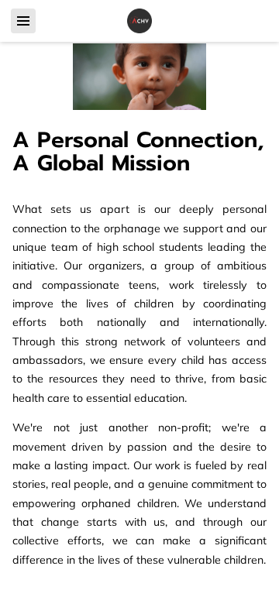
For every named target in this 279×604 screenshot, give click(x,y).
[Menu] (23, 21)
